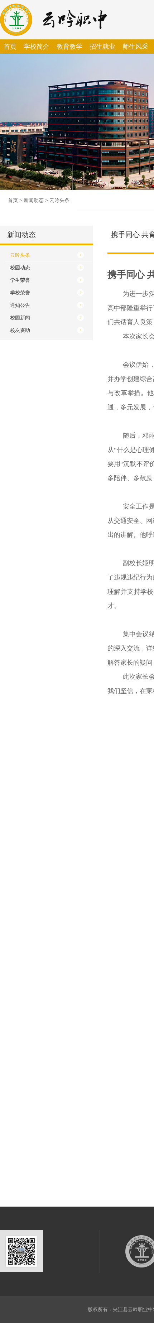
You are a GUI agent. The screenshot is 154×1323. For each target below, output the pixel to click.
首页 (13, 200)
